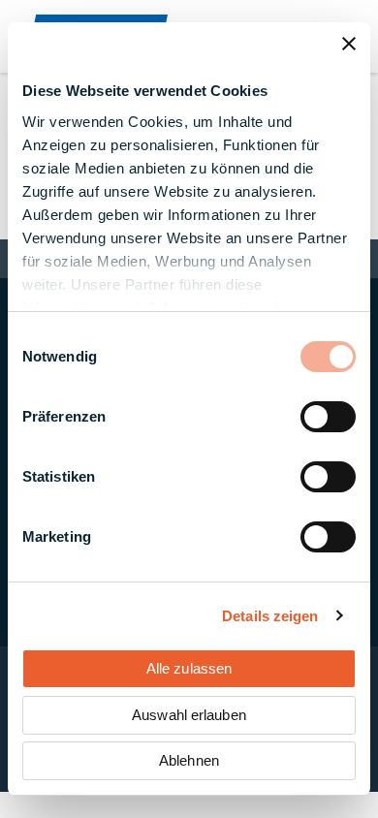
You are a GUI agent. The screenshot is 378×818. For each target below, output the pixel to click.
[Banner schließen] (349, 43)
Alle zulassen (189, 668)
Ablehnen (189, 760)
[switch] (328, 416)
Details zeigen (270, 616)
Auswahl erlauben (189, 715)
